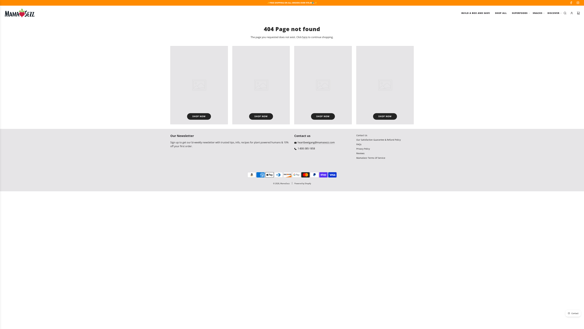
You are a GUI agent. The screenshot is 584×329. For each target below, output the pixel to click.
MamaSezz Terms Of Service (370, 157)
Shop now (199, 116)
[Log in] (571, 13)
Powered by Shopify (302, 183)
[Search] (565, 13)
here (305, 37)
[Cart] (578, 13)
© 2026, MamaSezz (281, 183)
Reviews (360, 153)
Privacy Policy (363, 148)
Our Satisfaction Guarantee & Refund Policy (378, 139)
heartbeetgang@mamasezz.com (316, 142)
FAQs (359, 144)
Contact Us (361, 135)
